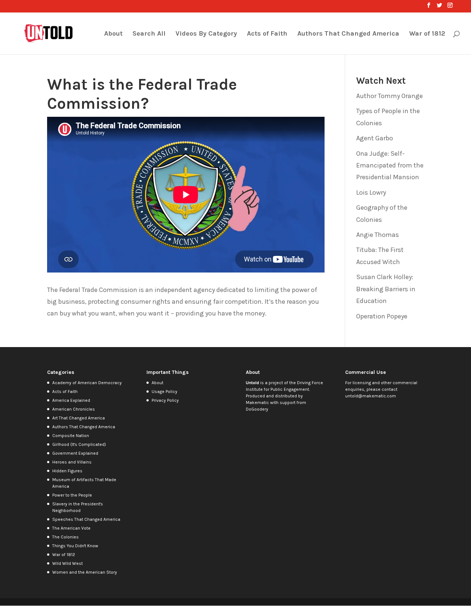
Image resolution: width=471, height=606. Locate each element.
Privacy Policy (165, 400)
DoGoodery (257, 409)
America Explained (71, 400)
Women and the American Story (84, 572)
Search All (149, 34)
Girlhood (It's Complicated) (79, 444)
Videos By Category (206, 34)
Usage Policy (164, 391)
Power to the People (72, 495)
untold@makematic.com (370, 395)
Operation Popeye (381, 316)
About (113, 34)
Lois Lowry (371, 192)
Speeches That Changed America (86, 519)
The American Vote (71, 528)
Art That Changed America (78, 418)
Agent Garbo (374, 138)
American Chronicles (73, 409)
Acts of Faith (267, 34)
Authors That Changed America (348, 34)
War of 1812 (427, 34)
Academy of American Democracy (87, 382)
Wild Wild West (67, 563)
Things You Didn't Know (75, 545)
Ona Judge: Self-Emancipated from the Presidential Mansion (390, 165)
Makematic (257, 402)
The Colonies (65, 537)
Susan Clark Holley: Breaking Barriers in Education (385, 289)
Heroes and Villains (72, 462)
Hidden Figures (67, 470)
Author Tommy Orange (389, 96)
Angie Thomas (377, 235)
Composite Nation (70, 435)
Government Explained (75, 453)
